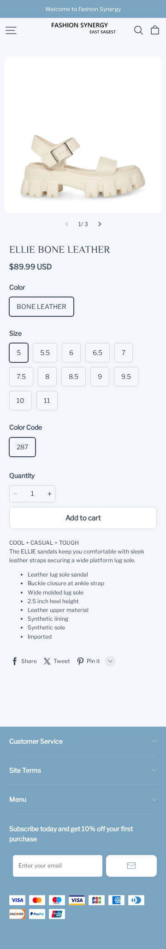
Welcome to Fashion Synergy (83, 9)
